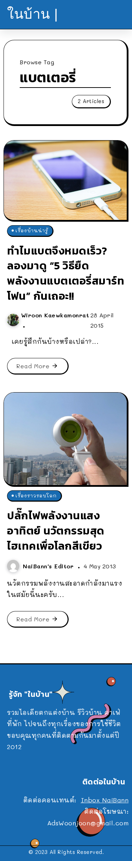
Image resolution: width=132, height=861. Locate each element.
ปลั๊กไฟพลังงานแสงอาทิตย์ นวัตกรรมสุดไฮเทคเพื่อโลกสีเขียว (56, 530)
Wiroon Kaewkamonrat (55, 315)
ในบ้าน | (32, 14)
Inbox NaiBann (105, 800)
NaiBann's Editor (49, 566)
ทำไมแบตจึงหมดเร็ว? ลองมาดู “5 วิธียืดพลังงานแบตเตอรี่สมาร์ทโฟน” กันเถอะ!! (65, 273)
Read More (33, 366)
